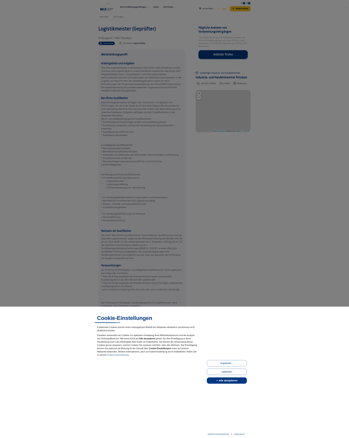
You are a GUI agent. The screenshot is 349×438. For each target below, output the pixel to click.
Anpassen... (226, 363)
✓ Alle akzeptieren (226, 380)
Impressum (239, 434)
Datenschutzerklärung (118, 355)
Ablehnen (227, 371)
